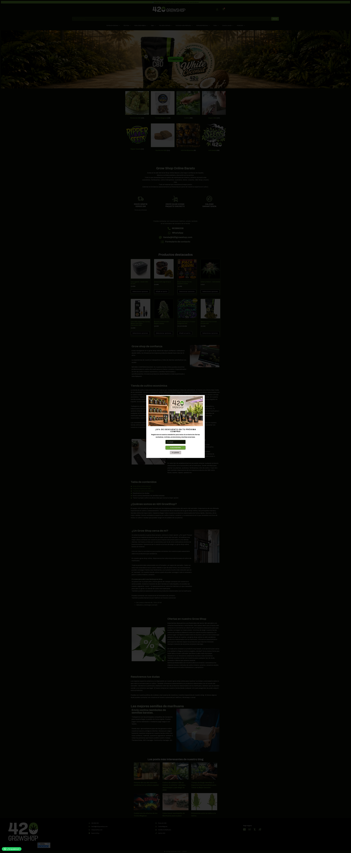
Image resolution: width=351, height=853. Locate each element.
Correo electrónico (172, 438)
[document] (175, 426)
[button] (11, 849)
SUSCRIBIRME (175, 447)
